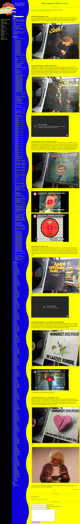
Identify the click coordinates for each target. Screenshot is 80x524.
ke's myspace (3, 26)
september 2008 (17, 465)
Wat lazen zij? (17, 231)
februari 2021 (16, 325)
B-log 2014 (17, 41)
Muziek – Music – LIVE (19, 109)
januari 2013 (16, 416)
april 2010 (15, 447)
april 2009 (15, 458)
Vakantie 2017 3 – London (20, 196)
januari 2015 (16, 394)
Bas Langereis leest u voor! (55, 3)
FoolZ (16, 73)
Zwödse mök (17, 260)
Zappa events (17, 232)
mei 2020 (15, 333)
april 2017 (15, 368)
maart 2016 (16, 381)
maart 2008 (16, 470)
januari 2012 (16, 427)
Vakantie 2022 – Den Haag (20, 212)
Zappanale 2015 (18, 247)
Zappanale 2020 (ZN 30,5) (20, 251)
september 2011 (17, 431)
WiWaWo (2, 34)
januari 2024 (16, 292)
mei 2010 (15, 446)
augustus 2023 (16, 297)
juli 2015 (15, 388)
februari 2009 (16, 460)
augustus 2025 (16, 274)
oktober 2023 (16, 295)
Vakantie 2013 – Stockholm (20, 177)
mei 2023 (15, 299)
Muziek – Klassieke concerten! (18, 106)
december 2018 (17, 349)
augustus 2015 (16, 387)
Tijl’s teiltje (2, 32)
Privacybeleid (16, 33)
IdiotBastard (3, 25)
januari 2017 (16, 371)
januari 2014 (16, 405)
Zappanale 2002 (18, 234)
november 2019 (17, 339)
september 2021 (17, 318)
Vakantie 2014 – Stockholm (20, 179)
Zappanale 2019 (18, 250)
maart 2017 (16, 369)
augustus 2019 (16, 342)
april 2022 (15, 312)
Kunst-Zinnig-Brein (4, 28)
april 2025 (15, 278)
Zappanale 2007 (18, 239)
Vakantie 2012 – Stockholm (20, 172)
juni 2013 (15, 411)
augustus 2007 (16, 477)
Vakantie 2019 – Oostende (20, 202)
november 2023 (17, 294)
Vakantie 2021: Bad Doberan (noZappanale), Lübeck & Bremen (20, 210)
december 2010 (17, 439)
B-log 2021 (17, 47)
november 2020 (17, 328)
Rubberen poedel (18, 158)
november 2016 (17, 373)
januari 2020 (16, 337)
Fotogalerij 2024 (18, 89)
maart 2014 (16, 403)
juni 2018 (15, 355)
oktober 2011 (16, 430)
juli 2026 (15, 264)
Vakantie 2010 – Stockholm (20, 167)
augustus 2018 (16, 353)
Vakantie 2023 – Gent (19, 216)
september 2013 (17, 408)
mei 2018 (15, 356)
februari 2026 (16, 268)
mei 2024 (15, 288)
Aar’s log (2, 21)
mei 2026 (15, 265)
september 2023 (17, 296)
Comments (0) (75, 489)
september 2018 (17, 352)
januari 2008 (16, 472)
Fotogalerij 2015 (18, 80)
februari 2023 (16, 302)
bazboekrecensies (18, 63)
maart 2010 (16, 448)
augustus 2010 (16, 443)
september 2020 (17, 330)
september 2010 (17, 442)
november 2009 (17, 451)
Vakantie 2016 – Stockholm (20, 190)
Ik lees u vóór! (16, 30)
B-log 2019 (17, 45)
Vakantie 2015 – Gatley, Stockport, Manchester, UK (20, 183)
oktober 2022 (16, 306)
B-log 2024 (17, 50)
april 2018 (15, 357)
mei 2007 (15, 480)
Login (15, 484)
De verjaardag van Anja (5, 23)
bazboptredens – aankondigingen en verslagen (18, 65)
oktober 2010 (16, 441)
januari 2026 (16, 269)
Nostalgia (16, 112)
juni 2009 (15, 456)
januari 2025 (16, 281)
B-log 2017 (17, 44)
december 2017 (17, 361)
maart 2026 (16, 267)
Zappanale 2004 (18, 236)
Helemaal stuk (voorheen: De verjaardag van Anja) (20, 96)
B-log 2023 (17, 49)
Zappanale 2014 (18, 246)
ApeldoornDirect (4, 22)
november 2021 (17, 316)
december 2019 (17, 338)
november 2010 (17, 440)
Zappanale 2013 (18, 245)
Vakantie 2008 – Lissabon (20, 164)
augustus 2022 (16, 308)
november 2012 (17, 417)
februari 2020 (16, 336)
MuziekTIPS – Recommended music (19, 111)
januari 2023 (16, 303)
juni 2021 (15, 321)
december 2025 (17, 270)
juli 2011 (15, 433)
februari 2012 (16, 426)
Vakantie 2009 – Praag (19, 166)
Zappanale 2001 (18, 233)
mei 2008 (15, 468)
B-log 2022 (17, 48)
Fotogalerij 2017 (18, 82)
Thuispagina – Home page (19, 19)
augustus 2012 (16, 420)
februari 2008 (16, 471)
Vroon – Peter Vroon (4, 33)
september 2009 (17, 453)
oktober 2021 (16, 317)
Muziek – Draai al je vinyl (19, 103)
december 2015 (17, 383)
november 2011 (17, 429)
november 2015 (17, 384)
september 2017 (17, 364)
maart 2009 (16, 459)
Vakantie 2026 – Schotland (20, 229)
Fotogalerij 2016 (18, 81)
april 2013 (15, 413)
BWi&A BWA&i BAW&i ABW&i (20, 67)
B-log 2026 (17, 52)
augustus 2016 (16, 376)
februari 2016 (16, 382)
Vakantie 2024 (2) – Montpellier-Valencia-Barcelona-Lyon (19, 223)
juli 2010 (15, 444)
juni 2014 (15, 400)
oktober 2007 (16, 475)
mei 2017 (15, 367)
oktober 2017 (16, 363)
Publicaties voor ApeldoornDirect (18, 115)
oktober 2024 (16, 283)
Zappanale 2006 (18, 238)
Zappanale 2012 (18, 244)
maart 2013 (16, 414)
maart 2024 (16, 290)
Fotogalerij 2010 (18, 76)
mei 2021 (15, 322)
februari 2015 (16, 393)
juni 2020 (15, 332)
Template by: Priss (4, 39)
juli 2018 (15, 354)
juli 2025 (15, 275)
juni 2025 (15, 276)
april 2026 (15, 266)
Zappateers (3, 35)
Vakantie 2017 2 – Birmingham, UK (18, 195)
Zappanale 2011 (18, 243)
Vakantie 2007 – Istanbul (19, 163)
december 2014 (17, 395)
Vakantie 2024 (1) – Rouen (20, 220)
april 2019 (15, 346)
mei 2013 (15, 412)
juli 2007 (15, 478)
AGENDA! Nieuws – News (20, 38)
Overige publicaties (17, 26)
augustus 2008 (16, 466)
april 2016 (15, 380)
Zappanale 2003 (18, 235)
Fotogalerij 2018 (18, 83)
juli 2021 (15, 320)
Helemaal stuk (16, 27)
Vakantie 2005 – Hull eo (19, 160)
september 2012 (17, 419)
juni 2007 (15, 479)
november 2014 (17, 396)
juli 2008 (15, 467)
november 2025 (17, 271)
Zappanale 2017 (18, 248)
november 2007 (17, 474)
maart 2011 (16, 436)
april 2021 (15, 323)
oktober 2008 (16, 464)
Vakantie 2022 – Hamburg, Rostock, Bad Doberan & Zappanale (20, 215)
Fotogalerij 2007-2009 (19, 75)
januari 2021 (16, 326)
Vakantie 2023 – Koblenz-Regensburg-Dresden (19, 218)
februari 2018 (16, 359)
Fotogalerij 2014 (18, 79)
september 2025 (17, 273)
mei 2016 (15, 379)
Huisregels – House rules (18, 32)
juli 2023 (15, 298)
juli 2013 (15, 410)
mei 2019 (15, 345)
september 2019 (17, 341)
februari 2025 (16, 280)
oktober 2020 (16, 329)
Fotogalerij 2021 (18, 86)
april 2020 (15, 334)
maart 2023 (16, 301)
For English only (18, 74)
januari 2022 (16, 315)
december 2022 (17, 304)
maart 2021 (16, 324)
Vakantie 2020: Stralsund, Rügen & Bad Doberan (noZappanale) (19, 207)
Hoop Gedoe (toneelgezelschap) (18, 98)
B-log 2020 (17, 46)
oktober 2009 (16, 452)
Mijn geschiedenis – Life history (19, 31)
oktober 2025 (16, 272)
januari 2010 (16, 450)
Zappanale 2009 (18, 241)
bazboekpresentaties (19, 62)
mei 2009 (15, 457)
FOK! (2, 24)
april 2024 (15, 289)
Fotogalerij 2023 (18, 88)
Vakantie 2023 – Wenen (19, 219)
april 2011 (15, 435)
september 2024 (17, 284)
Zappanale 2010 (18, 242)
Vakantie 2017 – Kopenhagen (18, 193)
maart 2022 (16, 313)
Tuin (15, 159)
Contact (15, 34)
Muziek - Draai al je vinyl (40, 11)
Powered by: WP (4, 38)
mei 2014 (15, 401)
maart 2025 (16, 279)
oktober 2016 (16, 374)
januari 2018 (16, 360)
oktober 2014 (16, 397)
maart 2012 (16, 425)
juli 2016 (15, 377)
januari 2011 (16, 438)
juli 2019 (15, 343)
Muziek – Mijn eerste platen (20, 107)
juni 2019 (15, 344)
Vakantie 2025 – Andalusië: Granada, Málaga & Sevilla (20, 226)
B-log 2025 (17, 51)
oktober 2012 (16, 418)
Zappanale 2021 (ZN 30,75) (20, 253)
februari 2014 (16, 404)
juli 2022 (15, 309)
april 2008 (15, 469)
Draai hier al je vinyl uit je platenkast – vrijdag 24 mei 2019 (46, 9)
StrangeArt (3, 31)
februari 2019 (16, 348)
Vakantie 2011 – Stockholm (20, 170)
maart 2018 (16, 358)
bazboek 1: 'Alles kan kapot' (20, 55)
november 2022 (17, 305)
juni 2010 (15, 445)
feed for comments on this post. (39, 499)
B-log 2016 (17, 43)
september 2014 (17, 398)
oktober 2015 (16, 385)
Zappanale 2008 (18, 240)
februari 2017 (16, 370)
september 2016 (17, 375)
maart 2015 (16, 392)
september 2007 (17, 476)
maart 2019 (16, 347)
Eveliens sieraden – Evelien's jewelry (18, 72)
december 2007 (17, 473)
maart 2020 (16, 335)
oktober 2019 (16, 340)
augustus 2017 (16, 365)
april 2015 (15, 391)
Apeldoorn (17, 40)
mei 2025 (15, 277)
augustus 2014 (16, 399)
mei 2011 (15, 434)
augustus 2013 (16, 409)
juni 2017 (15, 366)
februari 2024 (16, 291)
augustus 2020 (16, 331)
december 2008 (17, 462)
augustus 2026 (16, 263)
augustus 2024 (16, 285)
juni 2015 (15, 389)
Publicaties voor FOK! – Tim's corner (19, 157)
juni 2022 (15, 310)
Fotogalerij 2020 (18, 85)
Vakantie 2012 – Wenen (19, 174)
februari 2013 (16, 415)
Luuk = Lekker (17, 102)
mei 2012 (15, 423)
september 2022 (17, 307)
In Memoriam (17, 99)
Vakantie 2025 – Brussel (19, 228)
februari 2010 (16, 449)
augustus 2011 (16, 432)
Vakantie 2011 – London (19, 169)
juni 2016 (15, 378)
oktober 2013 (16, 407)
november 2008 (17, 463)
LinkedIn (2, 29)
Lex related (17, 101)
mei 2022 (15, 311)
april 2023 (15, 300)
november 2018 (17, 350)
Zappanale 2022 (18, 255)
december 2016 (17, 372)
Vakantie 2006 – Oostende (20, 161)
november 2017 (17, 362)
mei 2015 (15, 390)
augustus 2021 (16, 319)
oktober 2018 (16, 351)
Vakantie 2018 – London (19, 197)
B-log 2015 (17, 42)
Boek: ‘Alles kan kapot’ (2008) (19, 20)
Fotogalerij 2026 (18, 91)
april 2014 (15, 402)
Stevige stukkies (4, 30)
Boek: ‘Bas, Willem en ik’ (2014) (20, 25)
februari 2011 (16, 437)
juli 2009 (15, 455)
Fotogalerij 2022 (18, 87)
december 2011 (17, 428)
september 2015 (17, 386)
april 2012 (15, 424)
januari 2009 (16, 461)
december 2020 (17, 327)
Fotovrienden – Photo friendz (20, 92)
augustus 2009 (16, 454)
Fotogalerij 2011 (18, 77)
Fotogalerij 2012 (18, 78)
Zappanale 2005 (18, 237)
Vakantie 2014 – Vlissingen (20, 180)
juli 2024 (15, 286)
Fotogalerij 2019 (18, 84)
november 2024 (17, 282)
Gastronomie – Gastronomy (20, 94)
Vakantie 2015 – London (19, 185)
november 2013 (17, 406)
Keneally (2, 27)
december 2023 (17, 293)
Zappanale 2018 (18, 249)
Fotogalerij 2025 (18, 90)
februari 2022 (16, 314)
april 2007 (15, 481)
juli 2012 (15, 421)
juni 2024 (15, 287)
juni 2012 (15, 422)
